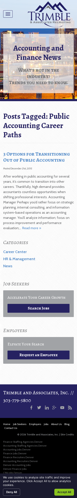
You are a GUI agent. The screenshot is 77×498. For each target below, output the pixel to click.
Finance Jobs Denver (15, 453)
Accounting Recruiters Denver (20, 461)
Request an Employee (38, 354)
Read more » (31, 228)
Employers (35, 424)
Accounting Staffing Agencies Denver (25, 445)
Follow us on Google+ (54, 407)
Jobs (46, 424)
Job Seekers (19, 424)
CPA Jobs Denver (12, 472)
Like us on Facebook (31, 407)
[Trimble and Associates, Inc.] (49, 14)
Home (6, 424)
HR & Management (19, 259)
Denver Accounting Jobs (17, 465)
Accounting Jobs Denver (17, 449)
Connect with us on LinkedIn (46, 407)
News (7, 266)
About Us (56, 424)
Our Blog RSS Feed (70, 407)
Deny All (11, 492)
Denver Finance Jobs (15, 468)
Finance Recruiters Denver (18, 457)
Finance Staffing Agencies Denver (23, 441)
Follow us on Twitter (39, 407)
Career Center (15, 251)
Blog (67, 424)
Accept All (64, 492)
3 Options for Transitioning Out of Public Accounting (36, 157)
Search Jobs (38, 308)
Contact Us (10, 428)
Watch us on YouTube (62, 407)
